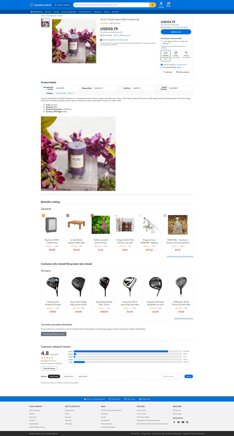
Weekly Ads (146, 399)
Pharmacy (97, 12)
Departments (37, 12)
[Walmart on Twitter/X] (178, 422)
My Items (115, 12)
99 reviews (116, 23)
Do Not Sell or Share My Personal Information (152, 424)
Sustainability (33, 424)
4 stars (70, 354)
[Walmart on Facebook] (174, 422)
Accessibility (105, 420)
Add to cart (176, 31)
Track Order (131, 399)
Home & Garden (51, 16)
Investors (32, 420)
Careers (106, 12)
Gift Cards (68, 424)
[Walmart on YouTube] (183, 422)
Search (188, 376)
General (60, 16)
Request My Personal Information (148, 420)
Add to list (168, 72)
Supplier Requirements (37, 427)
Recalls (103, 417)
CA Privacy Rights (143, 417)
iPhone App (177, 410)
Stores (67, 414)
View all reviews (49, 368)
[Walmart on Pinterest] (187, 422)
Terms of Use (141, 410)
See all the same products (184, 318)
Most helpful (83, 376)
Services (48, 12)
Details (179, 67)
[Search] (152, 4)
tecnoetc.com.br (122, 40)
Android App (177, 414)
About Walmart (34, 410)
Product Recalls (106, 424)
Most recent (54, 376)
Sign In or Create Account (96, 399)
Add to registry (184, 72)
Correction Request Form (53, 334)
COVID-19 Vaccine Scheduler (111, 410)
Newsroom (33, 417)
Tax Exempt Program (108, 427)
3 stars (70, 357)
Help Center (116, 399)
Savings (56, 12)
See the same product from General (180, 256)
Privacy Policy (142, 414)
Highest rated (68, 376)
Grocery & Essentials (69, 12)
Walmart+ (68, 420)
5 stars (70, 351)
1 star (71, 362)
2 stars (70, 359)
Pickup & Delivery (85, 12)
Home (43, 16)
